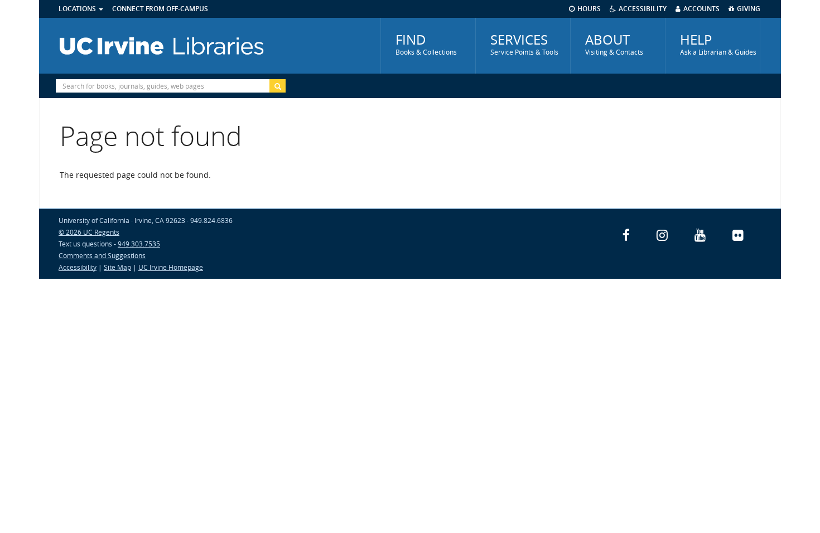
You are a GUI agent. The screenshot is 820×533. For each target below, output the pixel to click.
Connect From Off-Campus (160, 8)
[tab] (428, 46)
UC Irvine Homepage (170, 267)
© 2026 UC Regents (89, 231)
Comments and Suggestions (102, 255)
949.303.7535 (139, 243)
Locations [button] (78, 8)
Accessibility (78, 267)
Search (277, 86)
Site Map (117, 267)
